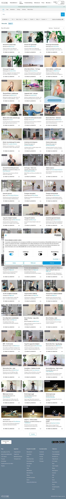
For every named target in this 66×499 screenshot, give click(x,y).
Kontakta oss (55, 456)
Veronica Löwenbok (28, 145)
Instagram (41, 454)
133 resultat (5, 28)
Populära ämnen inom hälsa (7, 463)
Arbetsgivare (55, 470)
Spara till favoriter (9, 52)
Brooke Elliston (34, 70)
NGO (53, 475)
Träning (18, 9)
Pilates (28, 475)
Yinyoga (28, 465)
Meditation (12, 9)
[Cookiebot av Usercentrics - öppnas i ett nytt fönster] (55, 235)
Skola (53, 479)
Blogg (53, 468)
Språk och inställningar (57, 19)
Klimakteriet (29, 451)
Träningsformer (17, 458)
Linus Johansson (6, 171)
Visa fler (33, 434)
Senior (28, 479)
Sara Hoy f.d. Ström (55, 423)
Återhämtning (30, 472)
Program (3, 458)
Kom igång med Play (5, 451)
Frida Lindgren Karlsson (29, 171)
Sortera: (51, 28)
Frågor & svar (55, 458)
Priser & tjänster (55, 451)
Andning (24, 9)
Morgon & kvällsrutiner (32, 482)
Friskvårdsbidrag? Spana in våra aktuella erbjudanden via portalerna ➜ (32, 6)
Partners (54, 472)
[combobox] (59, 28)
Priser (43, 2)
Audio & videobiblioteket (6, 454)
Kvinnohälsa (29, 463)
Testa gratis (62, 2)
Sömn (28, 456)
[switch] (26, 254)
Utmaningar (3, 461)
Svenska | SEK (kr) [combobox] (6, 442)
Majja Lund (11, 269)
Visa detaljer (56, 259)
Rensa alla (4, 23)
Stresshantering (30, 461)
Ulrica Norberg (16, 421)
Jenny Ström (56, 46)
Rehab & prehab (30, 458)
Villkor (53, 489)
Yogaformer (16, 454)
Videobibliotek (13, 2)
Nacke (10, 23)
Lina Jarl (11, 119)
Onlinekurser (37, 2)
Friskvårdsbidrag (28, 2)
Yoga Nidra (29, 454)
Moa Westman (17, 219)
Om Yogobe (54, 461)
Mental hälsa (30, 9)
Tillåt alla (52, 263)
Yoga (7, 9)
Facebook (41, 451)
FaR (53, 477)
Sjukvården (54, 482)
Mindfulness (29, 470)
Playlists (3, 465)
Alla (3, 9)
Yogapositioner (17, 451)
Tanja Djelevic (27, 422)
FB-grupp (41, 461)
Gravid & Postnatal (31, 477)
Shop (53, 463)
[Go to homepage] (4, 3)
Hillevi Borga (35, 195)
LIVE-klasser (4, 456)
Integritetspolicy (55, 486)
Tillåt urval (33, 263)
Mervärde (48, 2)
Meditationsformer (18, 456)
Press (53, 484)
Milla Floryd (11, 46)
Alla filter (5, 19)
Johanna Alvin (34, 95)
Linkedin (41, 458)
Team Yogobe (55, 465)
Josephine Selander (12, 144)
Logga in (55, 2)
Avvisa (14, 263)
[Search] (63, 14)
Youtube (41, 456)
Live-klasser (21, 3)
